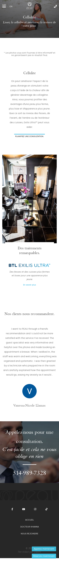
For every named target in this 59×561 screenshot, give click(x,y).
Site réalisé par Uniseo (29, 551)
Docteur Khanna (29, 526)
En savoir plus (29, 285)
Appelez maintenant (44, 549)
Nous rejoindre (29, 533)
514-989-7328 (48, 6)
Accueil (29, 520)
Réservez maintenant (44, 556)
